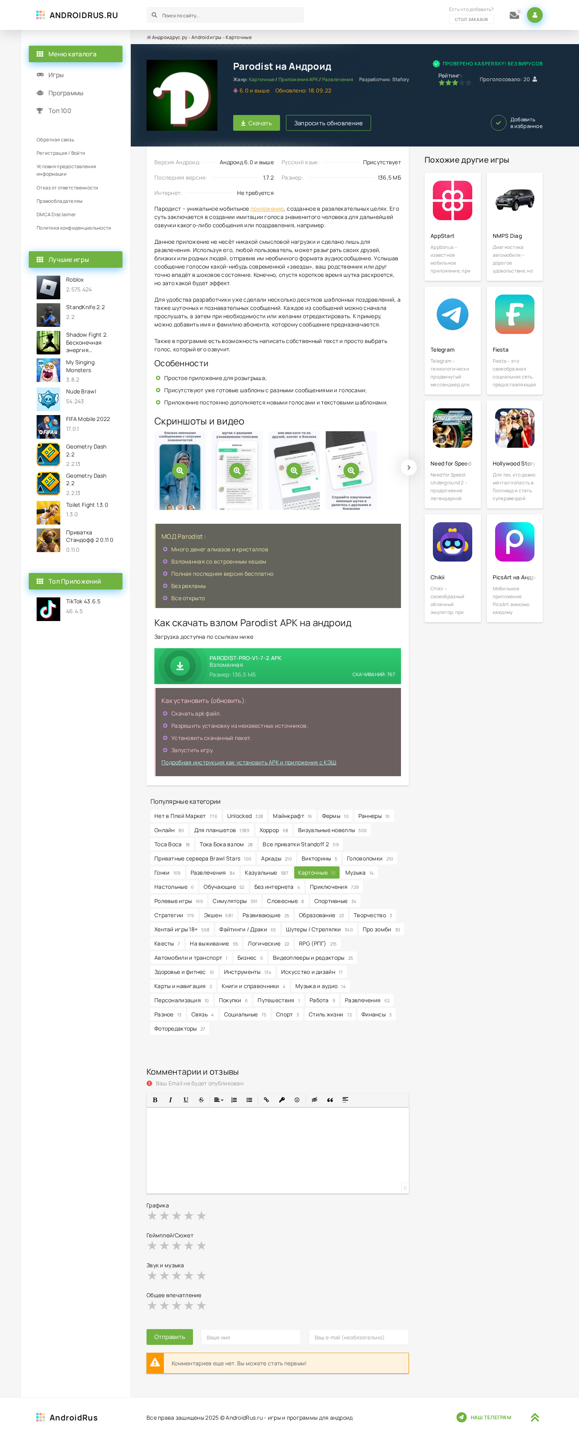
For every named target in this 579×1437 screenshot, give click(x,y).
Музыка (359, 872)
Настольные (174, 886)
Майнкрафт (292, 816)
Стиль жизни (330, 1014)
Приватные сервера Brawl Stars (202, 858)
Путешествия (279, 1000)
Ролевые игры (178, 901)
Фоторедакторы (179, 1028)
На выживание (214, 943)
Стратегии (174, 915)
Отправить (169, 1337)
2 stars (165, 1215)
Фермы (335, 816)
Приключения (334, 886)
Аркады (276, 858)
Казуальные (266, 872)
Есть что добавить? (471, 14)
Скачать (260, 123)
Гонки (167, 872)
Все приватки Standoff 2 (301, 844)
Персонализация (181, 1000)
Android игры (206, 37)
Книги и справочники (254, 986)
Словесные (285, 901)
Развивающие (266, 915)
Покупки (233, 1000)
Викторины (319, 858)
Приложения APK (298, 79)
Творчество (373, 915)
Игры (56, 74)
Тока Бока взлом (226, 844)
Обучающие (224, 886)
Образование (321, 915)
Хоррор (274, 830)
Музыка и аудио (320, 986)
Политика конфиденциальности (74, 227)
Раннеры (374, 816)
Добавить (526, 123)
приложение (267, 208)
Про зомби (381, 929)
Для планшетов (222, 830)
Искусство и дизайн (312, 971)
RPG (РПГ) (318, 943)
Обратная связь (55, 139)
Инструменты (247, 971)
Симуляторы (235, 901)
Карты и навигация (183, 986)
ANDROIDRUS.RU (84, 15)
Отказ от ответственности (67, 187)
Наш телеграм (491, 1417)
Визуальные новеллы (332, 830)
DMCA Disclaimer (56, 214)
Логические (268, 943)
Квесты (167, 943)
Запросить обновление (328, 123)
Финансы (377, 1014)
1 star (153, 1215)
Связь (202, 1014)
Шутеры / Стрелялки (319, 929)
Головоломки (370, 858)
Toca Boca (172, 844)
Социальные (245, 1014)
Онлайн (169, 830)
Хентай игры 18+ (182, 929)
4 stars (189, 1215)
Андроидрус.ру (169, 37)
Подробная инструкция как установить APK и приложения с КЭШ (248, 762)
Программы (66, 93)
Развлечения (337, 79)
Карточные (239, 37)
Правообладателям (59, 201)
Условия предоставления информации (66, 170)
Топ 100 (59, 110)
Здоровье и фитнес (184, 971)
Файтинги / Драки (247, 929)
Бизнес (250, 957)
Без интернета (277, 886)
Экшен (218, 915)
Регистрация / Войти (61, 153)
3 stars (177, 1215)
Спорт (287, 1014)
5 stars (202, 1215)
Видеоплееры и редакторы (313, 957)
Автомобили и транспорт (191, 957)
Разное (168, 1014)
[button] (155, 1100)
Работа (322, 1000)
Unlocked (245, 816)
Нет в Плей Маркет (185, 816)
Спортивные (335, 901)
